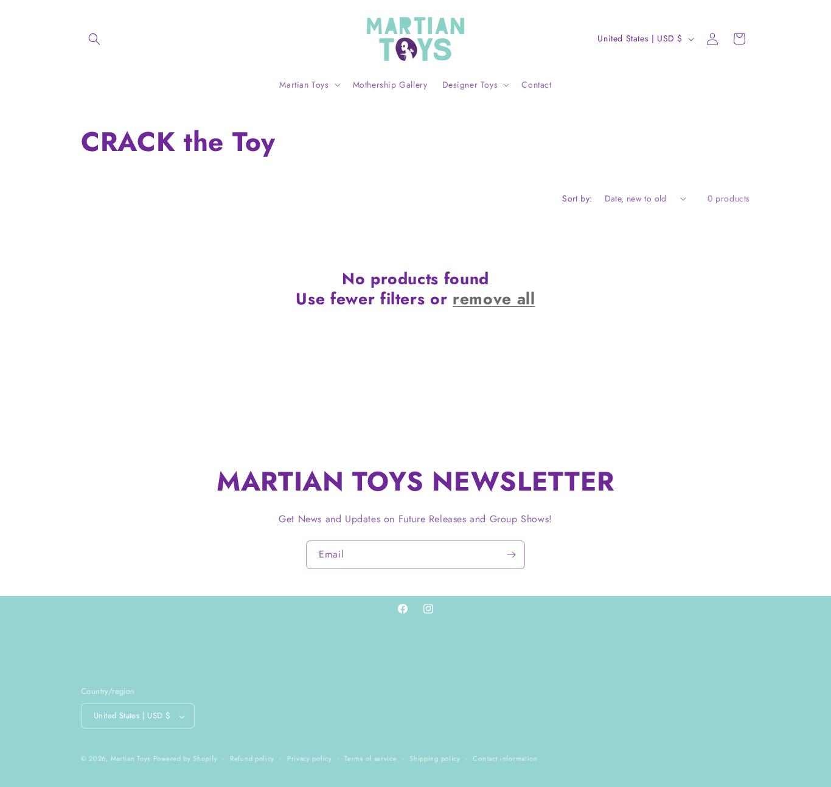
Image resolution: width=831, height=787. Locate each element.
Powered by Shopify (185, 759)
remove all (494, 299)
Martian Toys (130, 759)
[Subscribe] (511, 554)
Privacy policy (309, 758)
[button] (94, 39)
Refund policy (252, 758)
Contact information (505, 758)
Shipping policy (435, 758)
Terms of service (370, 758)
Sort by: (577, 198)
